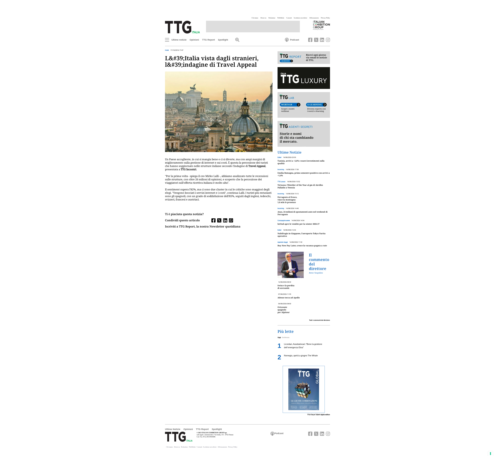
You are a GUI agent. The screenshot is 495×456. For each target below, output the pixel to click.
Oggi (279, 337)
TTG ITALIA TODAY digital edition (318, 415)
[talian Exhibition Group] (321, 25)
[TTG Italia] (182, 27)
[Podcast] (287, 39)
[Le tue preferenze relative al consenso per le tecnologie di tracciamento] (490, 453)
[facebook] (310, 39)
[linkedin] (322, 39)
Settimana (285, 337)
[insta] (327, 39)
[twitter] (316, 39)
